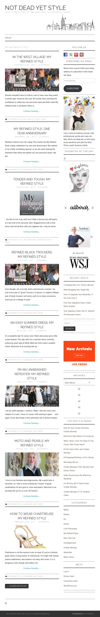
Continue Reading (32, 111)
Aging (66, 509)
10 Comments (44, 65)
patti (33, 65)
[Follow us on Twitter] (71, 55)
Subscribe (73, 88)
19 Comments (42, 449)
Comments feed (70, 581)
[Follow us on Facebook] (65, 55)
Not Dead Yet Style (35, 7)
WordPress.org (70, 586)
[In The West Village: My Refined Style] (32, 80)
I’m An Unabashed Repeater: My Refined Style (32, 374)
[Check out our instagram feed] (82, 55)
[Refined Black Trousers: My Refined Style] (32, 274)
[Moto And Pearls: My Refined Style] (32, 464)
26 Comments (43, 522)
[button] (32, 80)
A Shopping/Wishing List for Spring (79, 457)
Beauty (66, 514)
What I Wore (41, 119)
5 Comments (44, 137)
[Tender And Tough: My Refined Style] (32, 203)
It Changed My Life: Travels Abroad (78, 285)
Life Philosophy (70, 529)
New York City (29, 119)
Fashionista (77, 614)
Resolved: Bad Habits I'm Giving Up (79, 436)
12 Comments (41, 331)
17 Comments (41, 382)
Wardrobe (27, 169)
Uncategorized (29, 240)
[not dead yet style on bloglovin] (79, 177)
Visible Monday (70, 547)
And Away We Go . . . (72, 462)
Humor (66, 524)
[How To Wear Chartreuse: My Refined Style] (32, 536)
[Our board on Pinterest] (76, 55)
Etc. (65, 519)
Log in (66, 571)
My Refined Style (15, 119)
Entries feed (69, 576)
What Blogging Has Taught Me (76, 290)
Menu (8, 38)
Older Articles (17, 586)
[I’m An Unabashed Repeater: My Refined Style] (32, 396)
